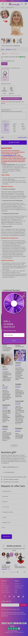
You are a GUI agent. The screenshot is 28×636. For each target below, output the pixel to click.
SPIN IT (14, 340)
